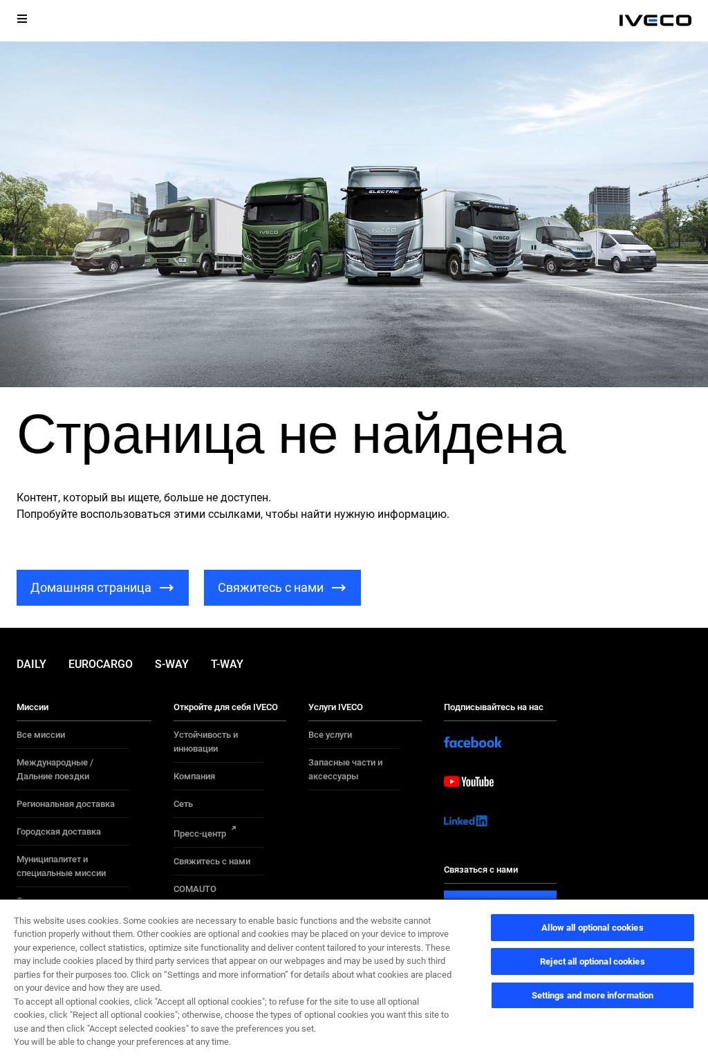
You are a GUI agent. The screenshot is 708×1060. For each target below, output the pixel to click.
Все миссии (41, 734)
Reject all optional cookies (592, 961)
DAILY (31, 664)
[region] (354, 979)
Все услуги (330, 734)
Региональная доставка (66, 804)
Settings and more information (593, 995)
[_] (655, 20)
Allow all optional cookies (592, 927)
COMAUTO (195, 889)
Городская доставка (59, 831)
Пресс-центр (200, 833)
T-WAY (227, 664)
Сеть (183, 804)
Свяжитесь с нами (212, 861)
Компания (194, 776)
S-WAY (172, 664)
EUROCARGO (100, 664)
